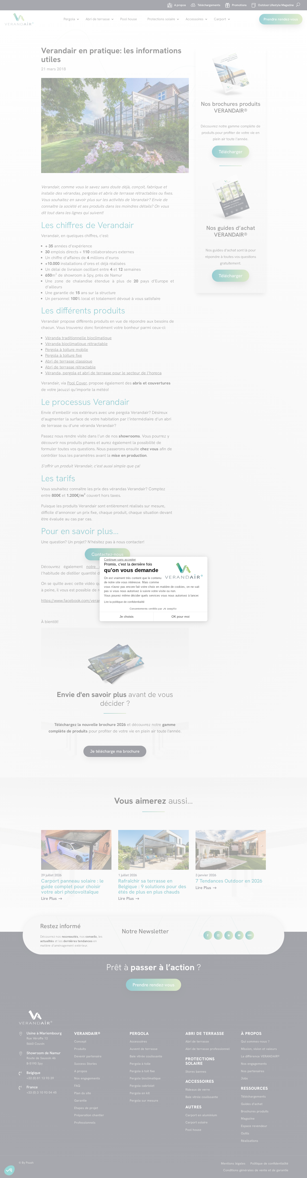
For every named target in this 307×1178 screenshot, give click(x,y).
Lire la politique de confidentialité (124, 601)
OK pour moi (180, 616)
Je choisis (126, 616)
